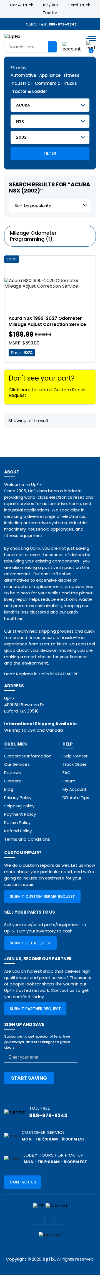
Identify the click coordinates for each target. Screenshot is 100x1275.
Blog (8, 789)
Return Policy (17, 822)
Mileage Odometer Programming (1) (33, 236)
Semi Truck (79, 5)
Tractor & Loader (29, 91)
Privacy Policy (17, 797)
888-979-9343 (63, 24)
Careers (12, 781)
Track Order (74, 764)
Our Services (17, 764)
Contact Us (23, 1182)
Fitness (71, 75)
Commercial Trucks (56, 83)
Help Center (75, 756)
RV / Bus (51, 5)
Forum (68, 781)
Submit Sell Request (30, 943)
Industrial (21, 83)
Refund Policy (18, 831)
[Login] (71, 47)
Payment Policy (20, 814)
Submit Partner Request (35, 1009)
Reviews (12, 772)
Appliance (50, 75)
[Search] (52, 46)
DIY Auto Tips (75, 797)
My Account (74, 789)
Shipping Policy (19, 806)
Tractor (50, 13)
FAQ (66, 772)
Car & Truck (21, 5)
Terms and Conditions (27, 839)
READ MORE (66, 674)
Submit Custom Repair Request (42, 896)
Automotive (23, 75)
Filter (50, 153)
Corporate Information (27, 756)
